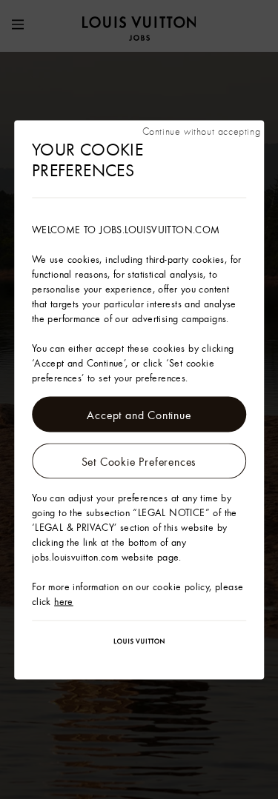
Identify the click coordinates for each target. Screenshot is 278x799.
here (63, 600)
